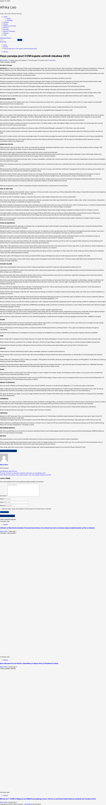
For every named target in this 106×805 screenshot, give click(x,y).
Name (2, 499)
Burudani (6, 29)
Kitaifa (9, 18)
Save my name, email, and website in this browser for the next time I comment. (26, 509)
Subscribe (3, 42)
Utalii (5, 35)
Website (2, 505)
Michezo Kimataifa (9, 31)
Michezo (6, 27)
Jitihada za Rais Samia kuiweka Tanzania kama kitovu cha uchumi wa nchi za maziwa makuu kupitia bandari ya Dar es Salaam (47, 528)
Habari (5, 17)
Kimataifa (10, 20)
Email (2, 502)
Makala (5, 24)
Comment (3, 496)
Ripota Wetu (4, 60)
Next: (25, 475)
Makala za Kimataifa (9, 26)
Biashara (6, 33)
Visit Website (4, 471)
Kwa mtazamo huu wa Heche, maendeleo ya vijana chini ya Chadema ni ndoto (29, 663)
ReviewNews (28, 804)
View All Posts (12, 471)
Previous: (22, 473)
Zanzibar (6, 22)
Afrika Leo (8, 7)
